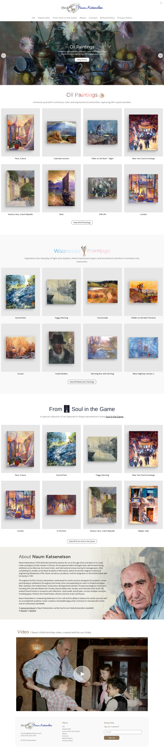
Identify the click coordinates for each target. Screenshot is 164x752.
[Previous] (3, 55)
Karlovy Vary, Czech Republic (20, 214)
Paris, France (20, 158)
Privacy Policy (124, 18)
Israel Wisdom (61, 374)
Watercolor (44, 18)
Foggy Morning (61, 318)
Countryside (102, 318)
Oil (33, 18)
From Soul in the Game (65, 18)
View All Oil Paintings (82, 222)
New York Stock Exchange (143, 158)
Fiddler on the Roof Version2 (143, 318)
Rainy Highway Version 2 (143, 374)
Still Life (102, 214)
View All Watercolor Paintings (82, 382)
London (143, 214)
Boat (61, 214)
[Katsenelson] (82, 8)
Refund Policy (107, 18)
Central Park (20, 318)
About (83, 18)
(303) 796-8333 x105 (28, 736)
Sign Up (111, 738)
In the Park (61, 531)
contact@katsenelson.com (31, 733)
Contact (93, 18)
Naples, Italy (143, 531)
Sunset (21, 374)
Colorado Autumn (61, 158)
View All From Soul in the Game (82, 541)
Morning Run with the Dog (102, 374)
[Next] (160, 55)
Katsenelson (31, 740)
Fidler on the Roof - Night (102, 158)
